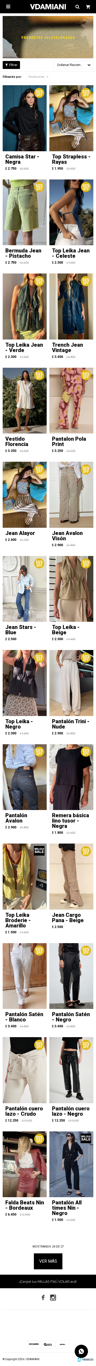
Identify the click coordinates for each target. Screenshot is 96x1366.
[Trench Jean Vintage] (71, 306)
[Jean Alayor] (25, 495)
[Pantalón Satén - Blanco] (25, 976)
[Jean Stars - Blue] (25, 589)
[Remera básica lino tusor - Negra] (71, 777)
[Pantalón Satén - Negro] (71, 976)
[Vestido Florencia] (25, 401)
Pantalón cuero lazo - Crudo (24, 1111)
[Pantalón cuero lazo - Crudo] (25, 1070)
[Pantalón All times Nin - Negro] (71, 1164)
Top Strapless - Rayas (71, 159)
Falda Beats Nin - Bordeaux (24, 1205)
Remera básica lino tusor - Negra (70, 821)
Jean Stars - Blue (20, 629)
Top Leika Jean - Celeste (71, 253)
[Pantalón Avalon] (25, 777)
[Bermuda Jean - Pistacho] (25, 212)
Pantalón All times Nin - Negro (67, 1208)
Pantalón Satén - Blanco (24, 1017)
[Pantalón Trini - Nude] (71, 683)
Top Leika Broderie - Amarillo (18, 920)
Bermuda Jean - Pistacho (23, 253)
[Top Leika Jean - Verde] (25, 306)
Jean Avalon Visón (67, 535)
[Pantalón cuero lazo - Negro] (71, 1070)
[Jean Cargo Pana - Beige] (71, 877)
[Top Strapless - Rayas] (71, 118)
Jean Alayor (20, 533)
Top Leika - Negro (19, 724)
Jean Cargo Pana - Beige (68, 917)
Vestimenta (36, 77)
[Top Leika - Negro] (25, 683)
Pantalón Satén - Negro (71, 1017)
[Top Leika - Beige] (71, 589)
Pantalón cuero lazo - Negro (71, 1111)
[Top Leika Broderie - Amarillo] (25, 877)
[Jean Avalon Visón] (71, 495)
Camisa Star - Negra (22, 159)
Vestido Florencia (16, 441)
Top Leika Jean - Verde (24, 347)
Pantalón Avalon (16, 818)
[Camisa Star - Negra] (25, 118)
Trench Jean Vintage (67, 347)
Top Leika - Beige (66, 629)
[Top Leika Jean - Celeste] (71, 212)
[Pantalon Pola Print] (71, 401)
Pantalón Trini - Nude (71, 724)
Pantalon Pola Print (69, 441)
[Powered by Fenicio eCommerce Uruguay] (85, 1359)
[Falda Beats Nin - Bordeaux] (25, 1164)
